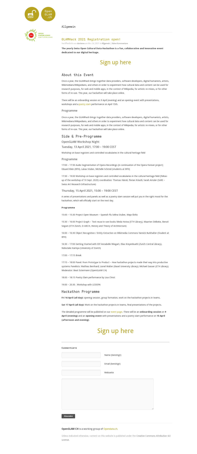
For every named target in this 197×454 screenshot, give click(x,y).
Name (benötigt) (112, 355)
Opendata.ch (110, 428)
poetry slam (85, 104)
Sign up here (115, 62)
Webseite (109, 372)
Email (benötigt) (112, 363)
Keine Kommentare (120, 43)
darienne (80, 43)
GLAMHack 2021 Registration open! (91, 39)
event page (116, 311)
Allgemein (106, 43)
